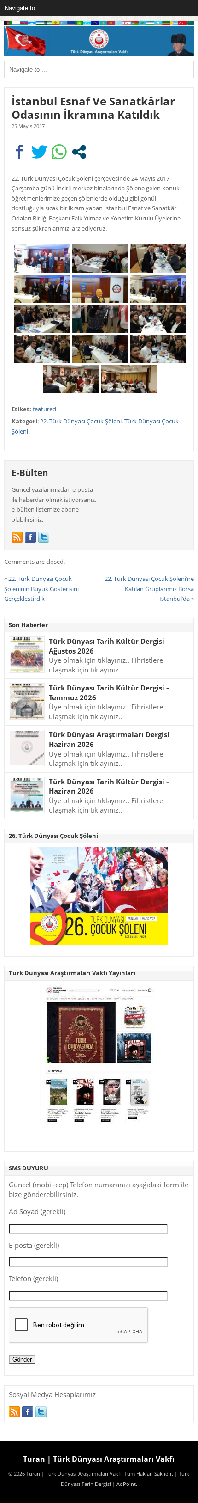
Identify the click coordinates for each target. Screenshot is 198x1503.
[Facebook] (30, 537)
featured (44, 409)
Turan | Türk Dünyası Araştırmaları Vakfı (99, 1459)
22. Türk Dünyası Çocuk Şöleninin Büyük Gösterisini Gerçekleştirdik (41, 588)
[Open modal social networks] (79, 152)
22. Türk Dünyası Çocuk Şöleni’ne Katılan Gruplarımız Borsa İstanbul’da (149, 588)
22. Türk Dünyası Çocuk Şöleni (81, 421)
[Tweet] (39, 152)
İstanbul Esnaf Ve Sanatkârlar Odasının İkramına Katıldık (93, 107)
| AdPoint (124, 1484)
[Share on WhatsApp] (59, 152)
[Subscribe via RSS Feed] (17, 537)
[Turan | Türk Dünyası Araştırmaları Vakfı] (99, 54)
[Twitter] (43, 537)
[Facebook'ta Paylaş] (20, 152)
